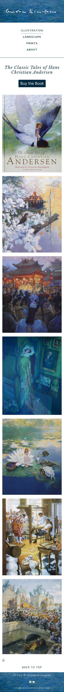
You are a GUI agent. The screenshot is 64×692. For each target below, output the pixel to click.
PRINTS (32, 43)
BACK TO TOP (32, 667)
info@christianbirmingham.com (32, 688)
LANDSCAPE (32, 36)
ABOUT (32, 49)
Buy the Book (32, 83)
